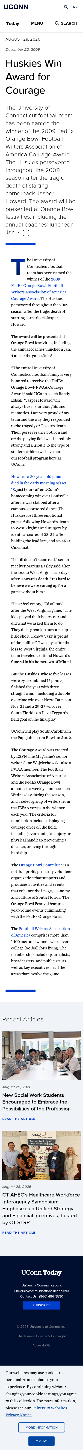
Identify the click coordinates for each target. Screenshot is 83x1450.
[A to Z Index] (75, 7)
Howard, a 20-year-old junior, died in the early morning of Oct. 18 (39, 483)
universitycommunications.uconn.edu (41, 1290)
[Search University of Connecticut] (66, 7)
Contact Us (28, 1296)
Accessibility (41, 1345)
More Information (42, 1427)
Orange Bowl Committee (41, 864)
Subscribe (41, 1305)
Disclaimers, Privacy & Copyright (42, 1336)
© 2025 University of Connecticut (41, 1326)
